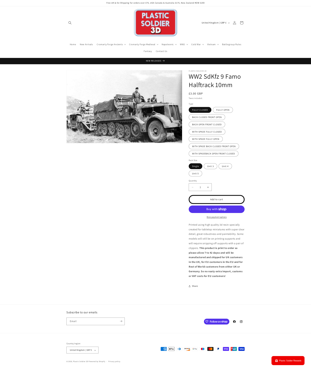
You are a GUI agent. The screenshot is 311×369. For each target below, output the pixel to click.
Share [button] (195, 286)
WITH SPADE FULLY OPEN (205, 139)
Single (195, 166)
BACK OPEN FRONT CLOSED (207, 124)
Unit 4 (225, 166)
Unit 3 (210, 166)
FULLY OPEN (223, 109)
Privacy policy (114, 361)
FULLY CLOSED (200, 109)
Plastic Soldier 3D (80, 361)
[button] (70, 22)
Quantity (193, 180)
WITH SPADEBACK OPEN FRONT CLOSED (213, 153)
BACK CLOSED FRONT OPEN (207, 117)
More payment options (217, 217)
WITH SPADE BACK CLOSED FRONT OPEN (214, 146)
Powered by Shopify (97, 361)
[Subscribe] (121, 321)
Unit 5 (195, 173)
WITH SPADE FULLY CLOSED (207, 131)
